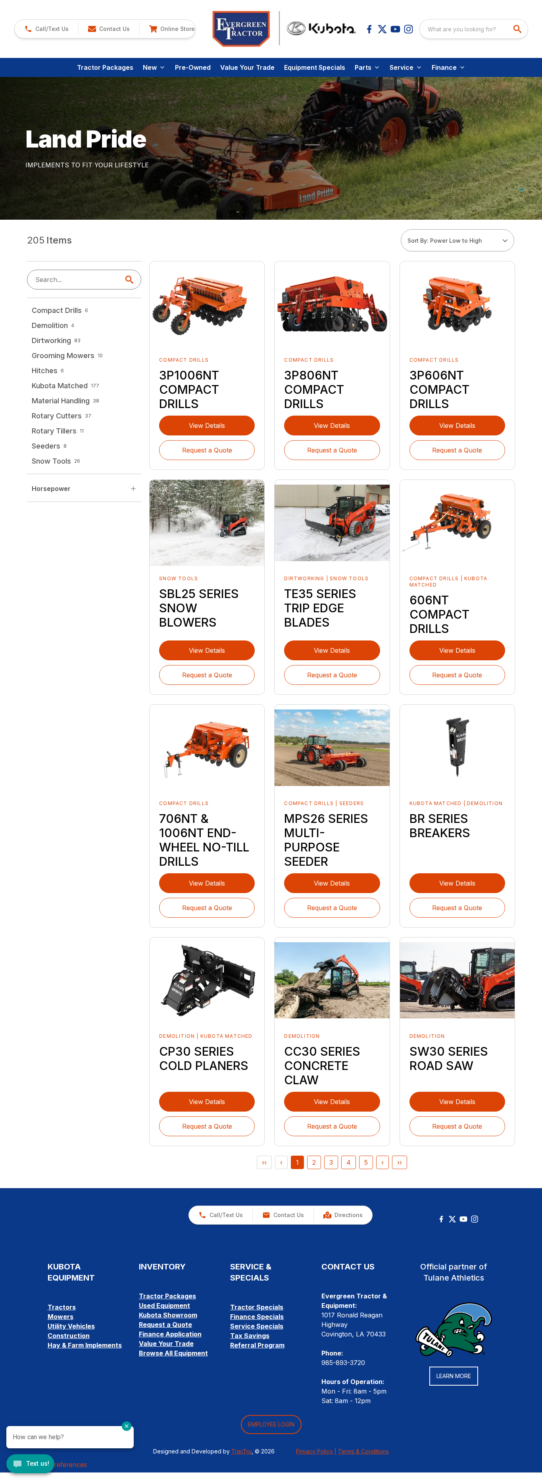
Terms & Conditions (363, 1451)
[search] (518, 29)
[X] (382, 29)
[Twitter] (452, 1219)
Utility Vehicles (71, 1326)
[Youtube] (395, 29)
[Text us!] (30, 1464)
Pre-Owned (193, 67)
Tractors (62, 1307)
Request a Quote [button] (207, 450)
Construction (69, 1336)
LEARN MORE (453, 1376)
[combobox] (474, 28)
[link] (171, 29)
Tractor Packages (105, 67)
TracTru (241, 1451)
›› (399, 1162)
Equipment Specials (314, 67)
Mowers (60, 1317)
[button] (46, 29)
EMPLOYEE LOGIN (271, 1424)
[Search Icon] (131, 279)
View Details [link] (207, 425)
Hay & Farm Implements (85, 1345)
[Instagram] (408, 29)
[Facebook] (369, 29)
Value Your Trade (247, 67)
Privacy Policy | (316, 1451)
